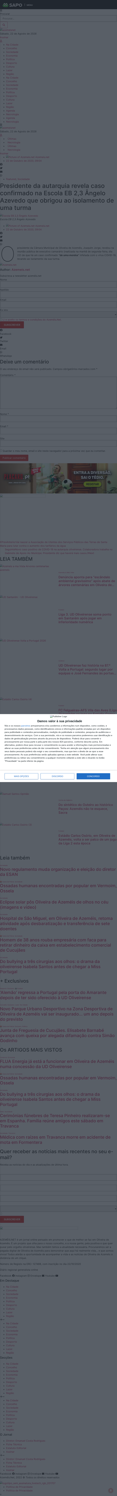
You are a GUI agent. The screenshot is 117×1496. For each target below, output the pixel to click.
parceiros (25, 726)
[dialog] (58, 748)
